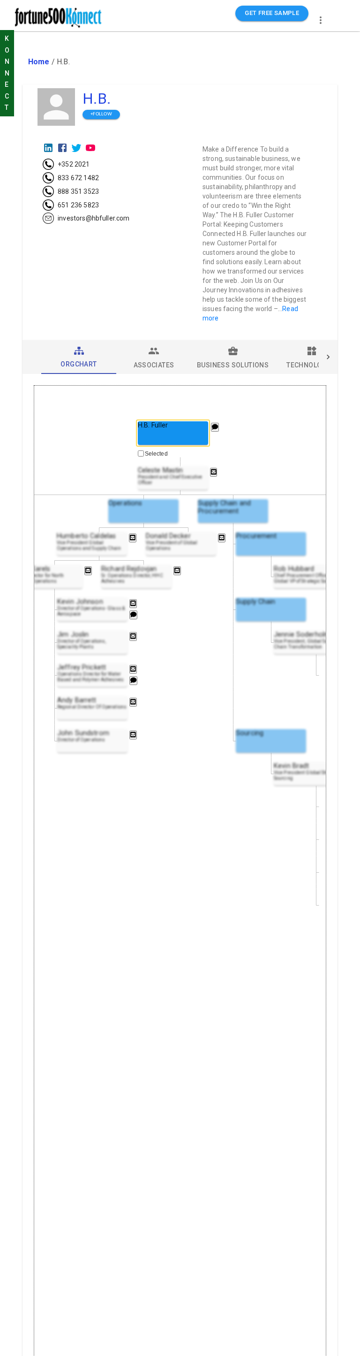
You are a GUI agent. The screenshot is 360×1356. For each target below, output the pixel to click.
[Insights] (215, 427)
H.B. (97, 98)
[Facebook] (62, 148)
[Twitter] (76, 148)
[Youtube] (90, 148)
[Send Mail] (214, 472)
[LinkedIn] (48, 148)
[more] (320, 20)
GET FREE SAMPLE (272, 12)
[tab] (78, 357)
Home (39, 61)
